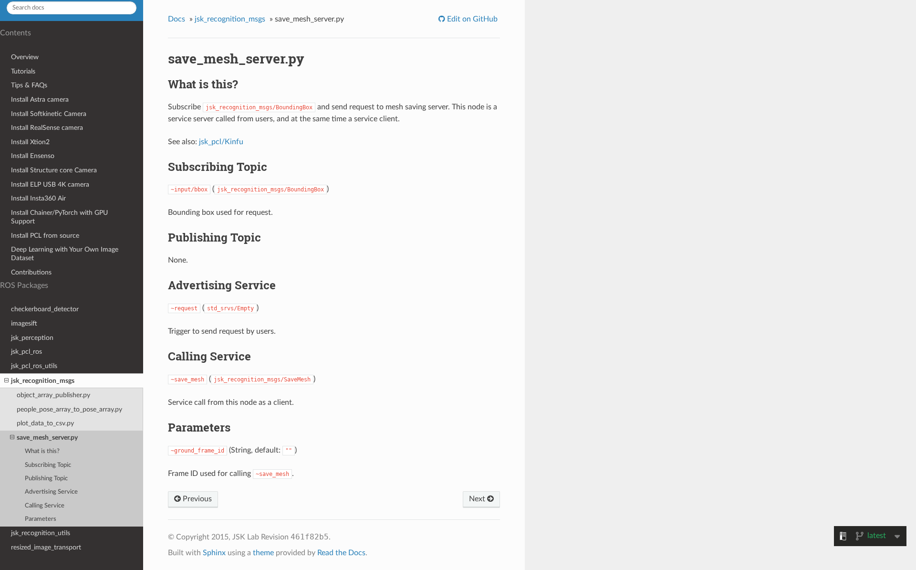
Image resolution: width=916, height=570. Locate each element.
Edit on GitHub (471, 19)
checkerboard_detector (45, 309)
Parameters (40, 519)
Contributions (31, 272)
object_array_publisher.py (53, 395)
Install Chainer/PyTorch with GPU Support (59, 217)
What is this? (42, 451)
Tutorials (23, 71)
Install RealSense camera (47, 127)
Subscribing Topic (48, 465)
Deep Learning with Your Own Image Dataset (64, 254)
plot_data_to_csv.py (45, 423)
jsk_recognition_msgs (42, 380)
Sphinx (214, 553)
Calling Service (44, 506)
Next (478, 499)
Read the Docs (341, 553)
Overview (25, 57)
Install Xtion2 (30, 142)
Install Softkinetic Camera (48, 113)
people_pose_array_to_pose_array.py (69, 409)
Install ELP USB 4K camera (50, 184)
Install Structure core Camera (54, 170)
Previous (196, 499)
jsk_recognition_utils (40, 533)
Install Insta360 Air (38, 198)
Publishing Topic (46, 478)
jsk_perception (32, 337)
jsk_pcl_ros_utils (34, 365)
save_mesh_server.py (47, 437)
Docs (176, 19)
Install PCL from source (45, 235)
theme (263, 553)
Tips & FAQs (29, 85)
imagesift (24, 323)
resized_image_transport (46, 547)
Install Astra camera (40, 99)
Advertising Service (51, 492)
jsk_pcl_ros (26, 351)
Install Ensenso (32, 155)
